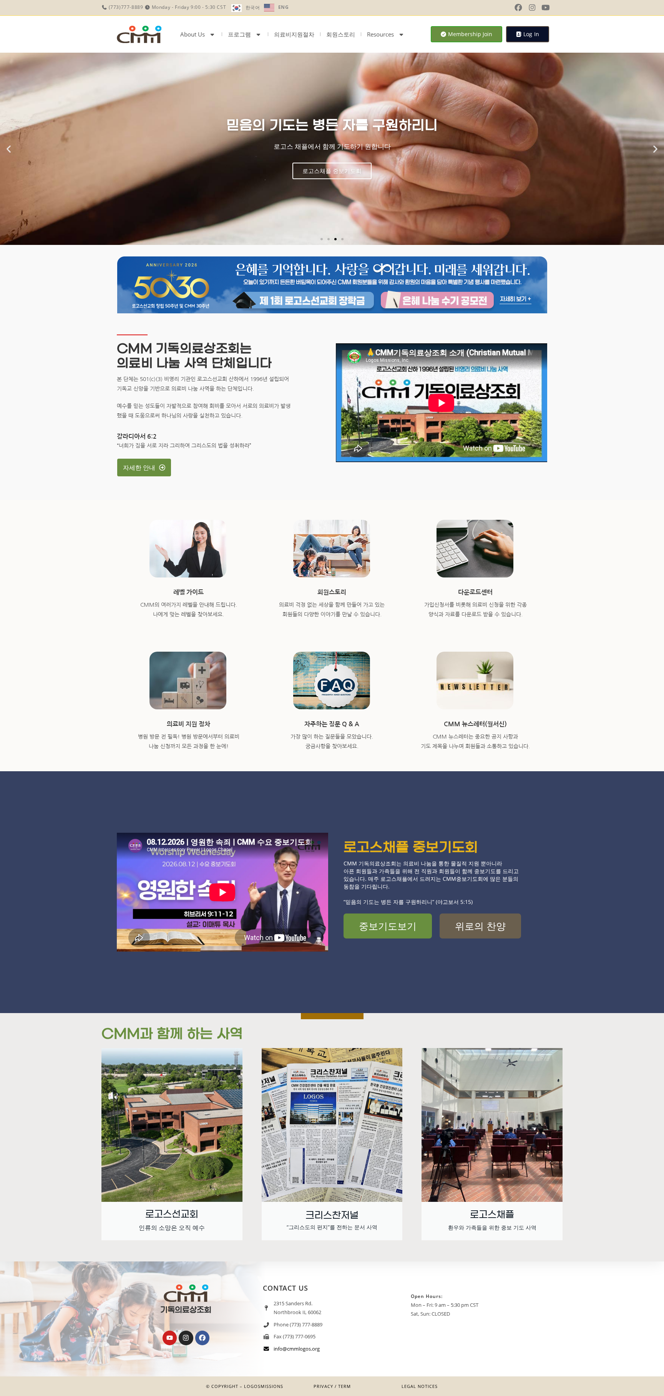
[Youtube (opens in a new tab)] (546, 8)
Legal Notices (420, 1386)
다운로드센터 (475, 592)
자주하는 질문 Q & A (331, 724)
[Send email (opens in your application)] (558, 7)
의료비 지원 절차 (188, 724)
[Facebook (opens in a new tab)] (518, 8)
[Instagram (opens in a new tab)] (532, 8)
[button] (8, 149)
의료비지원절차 (294, 34)
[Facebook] (202, 1338)
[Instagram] (186, 1338)
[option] (276, 8)
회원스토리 (340, 34)
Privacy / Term (332, 1386)
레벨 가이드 (188, 592)
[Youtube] (170, 1338)
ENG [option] (283, 7)
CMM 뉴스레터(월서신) (475, 724)
